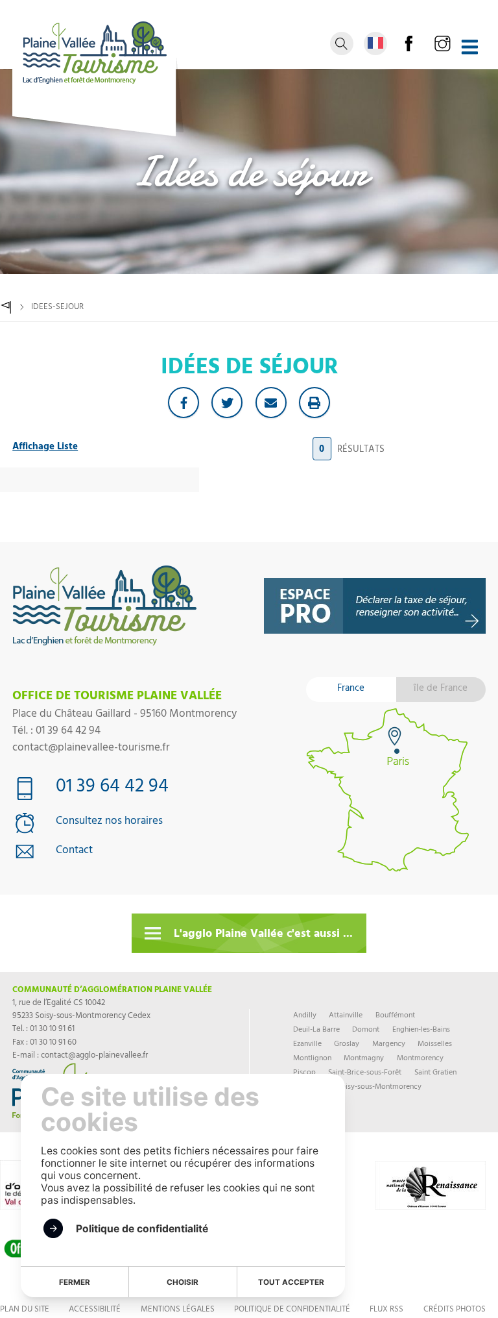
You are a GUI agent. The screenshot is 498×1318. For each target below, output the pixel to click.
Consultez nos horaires (109, 822)
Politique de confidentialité (292, 1310)
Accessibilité (95, 1310)
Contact (74, 851)
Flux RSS (386, 1310)
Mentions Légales (178, 1310)
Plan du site (24, 1310)
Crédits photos (454, 1310)
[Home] (6, 307)
